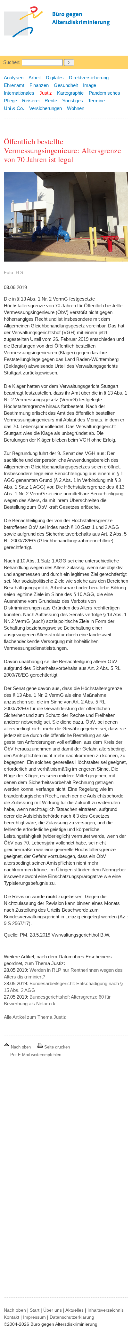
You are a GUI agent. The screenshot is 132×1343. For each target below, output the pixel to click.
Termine (96, 100)
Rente (51, 100)
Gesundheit (66, 85)
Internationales (19, 93)
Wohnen (75, 108)
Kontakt (11, 1317)
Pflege (10, 100)
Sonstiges (72, 100)
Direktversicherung (89, 77)
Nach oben (21, 1047)
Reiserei (30, 100)
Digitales (55, 77)
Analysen (13, 77)
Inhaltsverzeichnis (105, 1310)
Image (89, 85)
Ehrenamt (14, 85)
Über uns (52, 1310)
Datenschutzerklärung (72, 1317)
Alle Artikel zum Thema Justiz (35, 1017)
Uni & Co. (14, 108)
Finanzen (39, 85)
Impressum (34, 1317)
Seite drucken (56, 1047)
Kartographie (70, 93)
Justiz (45, 93)
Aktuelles (74, 1310)
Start (34, 1310)
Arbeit (35, 77)
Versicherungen (45, 108)
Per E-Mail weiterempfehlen (35, 1054)
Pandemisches (104, 93)
